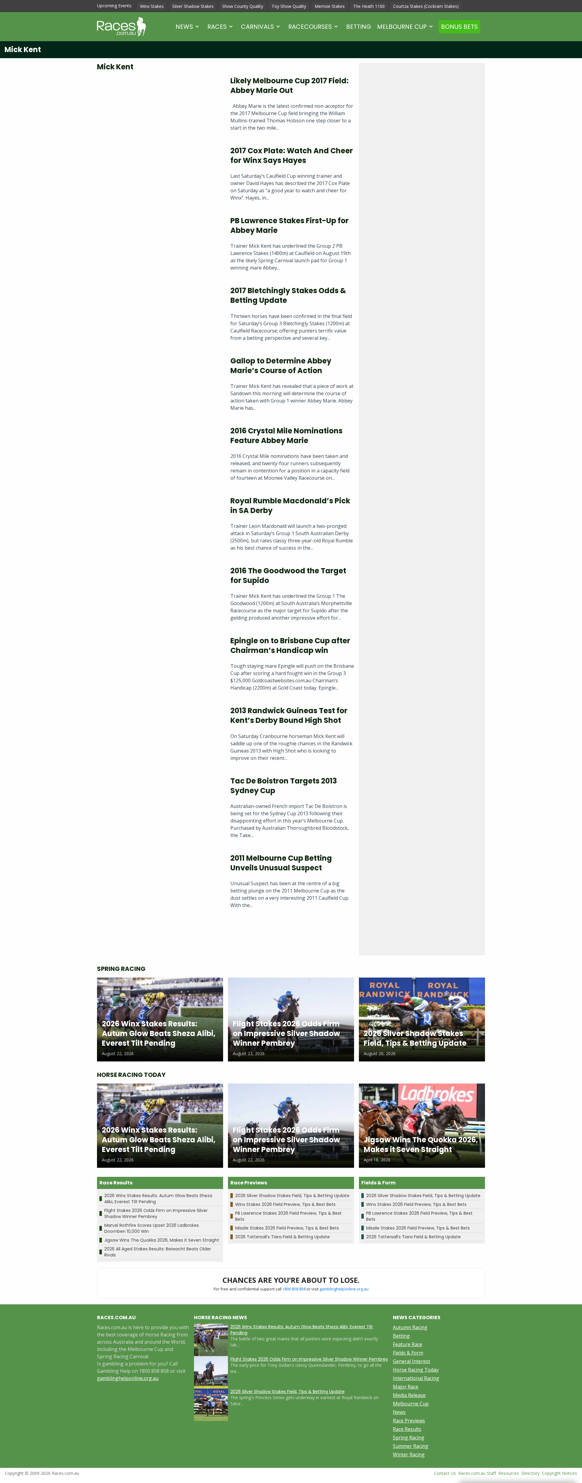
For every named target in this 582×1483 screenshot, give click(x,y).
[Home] (121, 26)
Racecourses (310, 26)
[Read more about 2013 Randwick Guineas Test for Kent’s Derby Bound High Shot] (159, 736)
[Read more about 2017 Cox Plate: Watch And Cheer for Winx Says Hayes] (159, 176)
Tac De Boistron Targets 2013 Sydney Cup (283, 786)
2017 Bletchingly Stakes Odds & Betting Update (288, 295)
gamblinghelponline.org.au (344, 1289)
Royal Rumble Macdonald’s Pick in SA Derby (290, 505)
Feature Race (407, 1344)
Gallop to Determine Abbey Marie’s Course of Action (280, 366)
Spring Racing (408, 1437)
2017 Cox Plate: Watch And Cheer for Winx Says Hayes (291, 155)
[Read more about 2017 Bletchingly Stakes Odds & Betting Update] (159, 316)
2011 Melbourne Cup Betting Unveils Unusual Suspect (281, 863)
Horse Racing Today (416, 1369)
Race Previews (409, 1420)
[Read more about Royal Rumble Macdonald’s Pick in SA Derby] (159, 526)
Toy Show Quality (289, 6)
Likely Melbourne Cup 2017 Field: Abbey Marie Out (289, 85)
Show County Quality (242, 6)
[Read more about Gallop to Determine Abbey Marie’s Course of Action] (159, 386)
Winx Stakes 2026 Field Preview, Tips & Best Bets (285, 1204)
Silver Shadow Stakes (193, 6)
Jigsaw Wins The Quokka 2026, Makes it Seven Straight (161, 1240)
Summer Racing (410, 1446)
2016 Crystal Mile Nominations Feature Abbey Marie (286, 435)
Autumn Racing (410, 1327)
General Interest (411, 1361)
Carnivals (257, 26)
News (184, 26)
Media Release (409, 1395)
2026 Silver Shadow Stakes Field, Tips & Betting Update (292, 1196)
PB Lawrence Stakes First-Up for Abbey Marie (289, 225)
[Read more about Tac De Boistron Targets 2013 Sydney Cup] (159, 810)
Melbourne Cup (402, 26)
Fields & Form (408, 1352)
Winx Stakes (152, 6)
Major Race (405, 1386)
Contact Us (445, 1473)
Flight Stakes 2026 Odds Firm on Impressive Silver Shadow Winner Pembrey (156, 1213)
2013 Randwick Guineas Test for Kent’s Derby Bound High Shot (288, 715)
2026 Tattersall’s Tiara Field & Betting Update (282, 1237)
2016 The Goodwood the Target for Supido (288, 575)
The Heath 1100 (369, 6)
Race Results (407, 1429)
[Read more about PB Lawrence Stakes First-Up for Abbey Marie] (159, 246)
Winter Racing (409, 1454)
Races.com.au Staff (477, 1473)
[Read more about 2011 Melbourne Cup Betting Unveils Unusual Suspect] (159, 883)
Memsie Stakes (330, 6)
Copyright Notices (559, 1473)
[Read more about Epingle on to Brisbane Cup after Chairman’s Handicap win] (159, 666)
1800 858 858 (294, 1289)
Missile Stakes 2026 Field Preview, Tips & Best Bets (287, 1228)
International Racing (416, 1378)
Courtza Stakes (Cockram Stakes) (426, 6)
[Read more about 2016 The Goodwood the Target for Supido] (159, 596)
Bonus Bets (459, 26)
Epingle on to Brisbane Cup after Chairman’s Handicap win (290, 645)
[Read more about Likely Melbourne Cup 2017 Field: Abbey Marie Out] (159, 106)
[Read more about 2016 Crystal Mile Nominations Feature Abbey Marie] (159, 456)
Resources (508, 1473)
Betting (358, 26)
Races (217, 26)
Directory (530, 1473)
